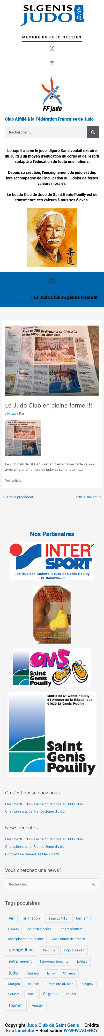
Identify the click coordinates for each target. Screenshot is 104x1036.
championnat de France (26, 939)
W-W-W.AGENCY (81, 1030)
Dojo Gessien (74, 950)
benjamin (84, 918)
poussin (34, 984)
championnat (71, 929)
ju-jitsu (82, 961)
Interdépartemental (54, 961)
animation (31, 918)
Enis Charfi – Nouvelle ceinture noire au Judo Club (44, 804)
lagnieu (33, 973)
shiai (31, 994)
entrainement (20, 961)
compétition (21, 949)
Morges (14, 984)
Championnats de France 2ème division (36, 811)
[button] (52, 281)
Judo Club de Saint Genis (53, 1025)
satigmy (87, 984)
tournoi (15, 1005)
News (11, 414)
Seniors (14, 994)
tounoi (71, 994)
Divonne (49, 950)
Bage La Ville (57, 918)
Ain (11, 918)
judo (13, 972)
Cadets (13, 929)
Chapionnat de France (68, 939)
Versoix (38, 1005)
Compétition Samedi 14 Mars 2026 (32, 854)
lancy (51, 973)
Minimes (69, 973)
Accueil (22, 297)
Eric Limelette (20, 1030)
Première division (61, 984)
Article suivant (88, 497)
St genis (50, 994)
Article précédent (17, 497)
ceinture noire (39, 929)
